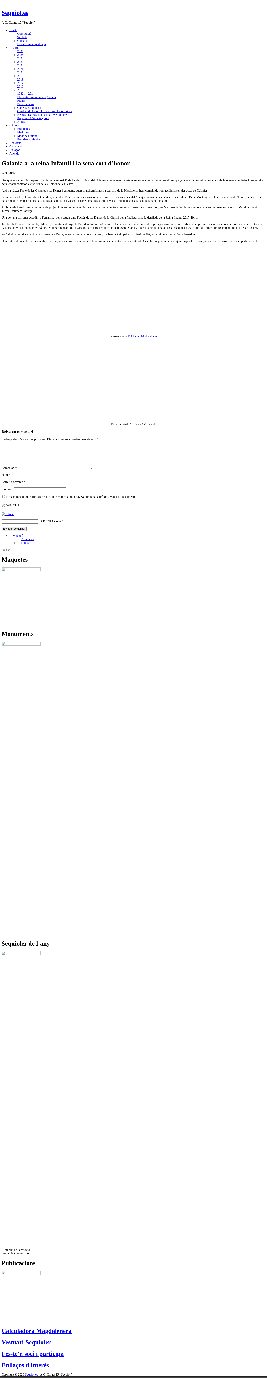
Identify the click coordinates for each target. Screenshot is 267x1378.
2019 (20, 76)
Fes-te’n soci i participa (31, 44)
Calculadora (16, 146)
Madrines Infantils (28, 136)
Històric (14, 47)
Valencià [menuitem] (18, 535)
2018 (20, 79)
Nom (6, 474)
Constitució (24, 33)
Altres (21, 121)
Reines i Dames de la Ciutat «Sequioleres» (43, 114)
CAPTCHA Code (50, 521)
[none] (137, 539)
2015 (20, 90)
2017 (20, 83)
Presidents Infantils (28, 139)
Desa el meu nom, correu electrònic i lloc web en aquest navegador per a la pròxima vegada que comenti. (71, 496)
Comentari (9, 468)
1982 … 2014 (25, 93)
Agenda (14, 153)
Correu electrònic (13, 482)
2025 (20, 54)
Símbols (22, 37)
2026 (20, 51)
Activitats (15, 143)
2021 (20, 69)
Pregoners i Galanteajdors (33, 118)
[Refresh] (8, 514)
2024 (20, 58)
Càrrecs (14, 125)
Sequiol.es (15, 12)
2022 (20, 65)
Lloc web (7, 489)
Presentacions (25, 104)
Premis (21, 100)
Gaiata (13, 30)
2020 (20, 72)
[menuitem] (16, 535)
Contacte (22, 40)
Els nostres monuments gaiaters (36, 97)
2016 (20, 86)
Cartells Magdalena (29, 107)
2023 (20, 61)
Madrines (23, 132)
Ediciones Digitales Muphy (142, 336)
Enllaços (14, 150)
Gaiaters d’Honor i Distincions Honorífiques (44, 111)
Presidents (23, 128)
